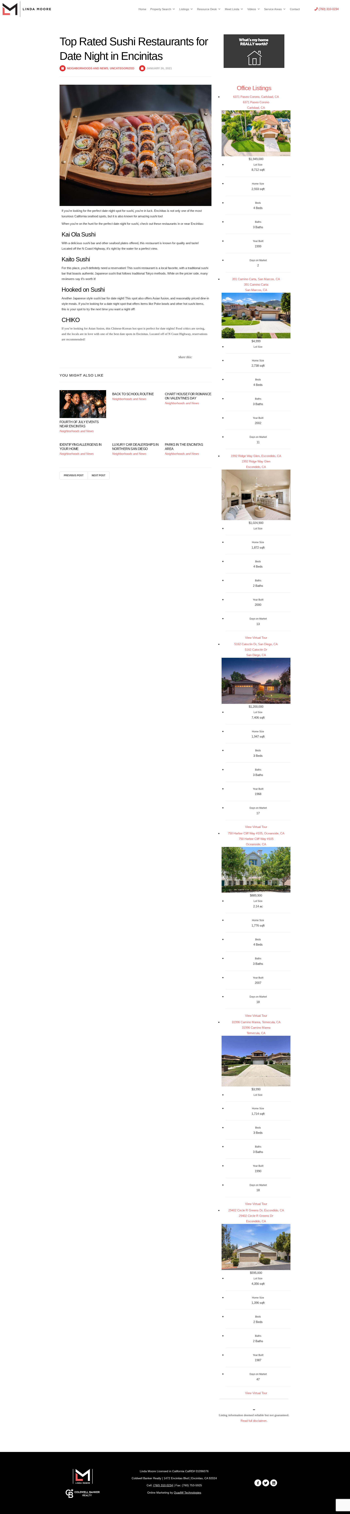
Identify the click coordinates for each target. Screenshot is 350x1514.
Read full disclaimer (254, 1420)
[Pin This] (205, 357)
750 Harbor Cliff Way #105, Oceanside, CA (256, 833)
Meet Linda (232, 9)
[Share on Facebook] (200, 357)
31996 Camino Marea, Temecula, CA (256, 1022)
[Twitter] (265, 1482)
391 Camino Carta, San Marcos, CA (256, 279)
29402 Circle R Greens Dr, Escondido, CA (256, 1210)
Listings (184, 9)
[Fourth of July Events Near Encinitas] (83, 403)
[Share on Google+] (209, 357)
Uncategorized (122, 68)
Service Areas (273, 9)
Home (142, 9)
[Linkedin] (273, 1482)
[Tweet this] (195, 357)
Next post (98, 475)
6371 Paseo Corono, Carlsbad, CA (256, 96)
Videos (251, 9)
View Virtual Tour (256, 637)
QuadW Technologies (187, 1492)
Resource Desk (207, 9)
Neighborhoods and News (87, 68)
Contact (295, 9)
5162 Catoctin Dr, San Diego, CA (256, 644)
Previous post (73, 475)
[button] (327, 9)
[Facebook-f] (257, 1482)
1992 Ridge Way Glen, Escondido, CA (256, 456)
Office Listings (254, 88)
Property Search (160, 9)
